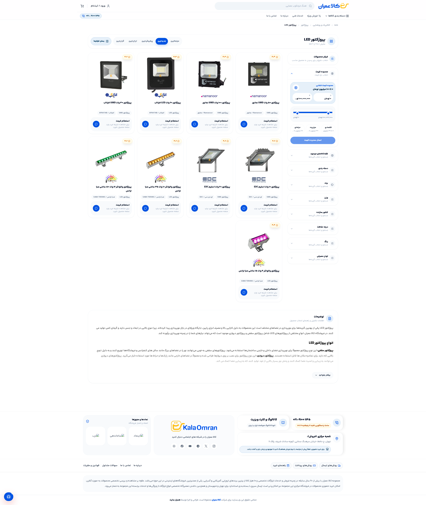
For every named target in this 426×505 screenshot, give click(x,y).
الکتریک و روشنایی (321, 25)
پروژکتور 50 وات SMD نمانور (265, 103)
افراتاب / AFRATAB (156, 112)
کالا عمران (216, 500)
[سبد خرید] (82, 6)
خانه (336, 25)
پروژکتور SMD (272, 112)
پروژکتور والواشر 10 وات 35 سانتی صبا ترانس (163, 189)
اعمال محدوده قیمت (312, 140)
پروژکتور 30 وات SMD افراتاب (118, 103)
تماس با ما (125, 465)
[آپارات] (174, 446)
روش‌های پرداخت (303, 465)
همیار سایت (175, 500)
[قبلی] (145, 436)
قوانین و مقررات (91, 465)
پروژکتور (305, 25)
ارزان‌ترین (133, 41)
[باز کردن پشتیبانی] (8, 496)
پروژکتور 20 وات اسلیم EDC (217, 187)
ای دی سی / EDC (255, 197)
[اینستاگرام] (214, 446)
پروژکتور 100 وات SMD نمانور (216, 103)
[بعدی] (89, 436)
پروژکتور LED (174, 112)
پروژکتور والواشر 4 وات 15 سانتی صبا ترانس (259, 271)
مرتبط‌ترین (175, 41)
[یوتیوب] (190, 446)
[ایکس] (206, 446)
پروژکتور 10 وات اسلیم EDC (266, 187)
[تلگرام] (198, 446)
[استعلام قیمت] (244, 124)
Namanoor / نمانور (254, 112)
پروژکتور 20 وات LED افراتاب (167, 103)
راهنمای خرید (279, 465)
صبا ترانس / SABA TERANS (153, 197)
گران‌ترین (120, 41)
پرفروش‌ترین (147, 41)
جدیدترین (162, 41)
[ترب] (95, 436)
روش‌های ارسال (329, 465)
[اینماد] (138, 436)
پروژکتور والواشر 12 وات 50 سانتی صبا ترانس (114, 189)
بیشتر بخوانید (324, 375)
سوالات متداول (109, 465)
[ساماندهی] (117, 436)
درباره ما (138, 465)
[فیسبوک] (182, 446)
